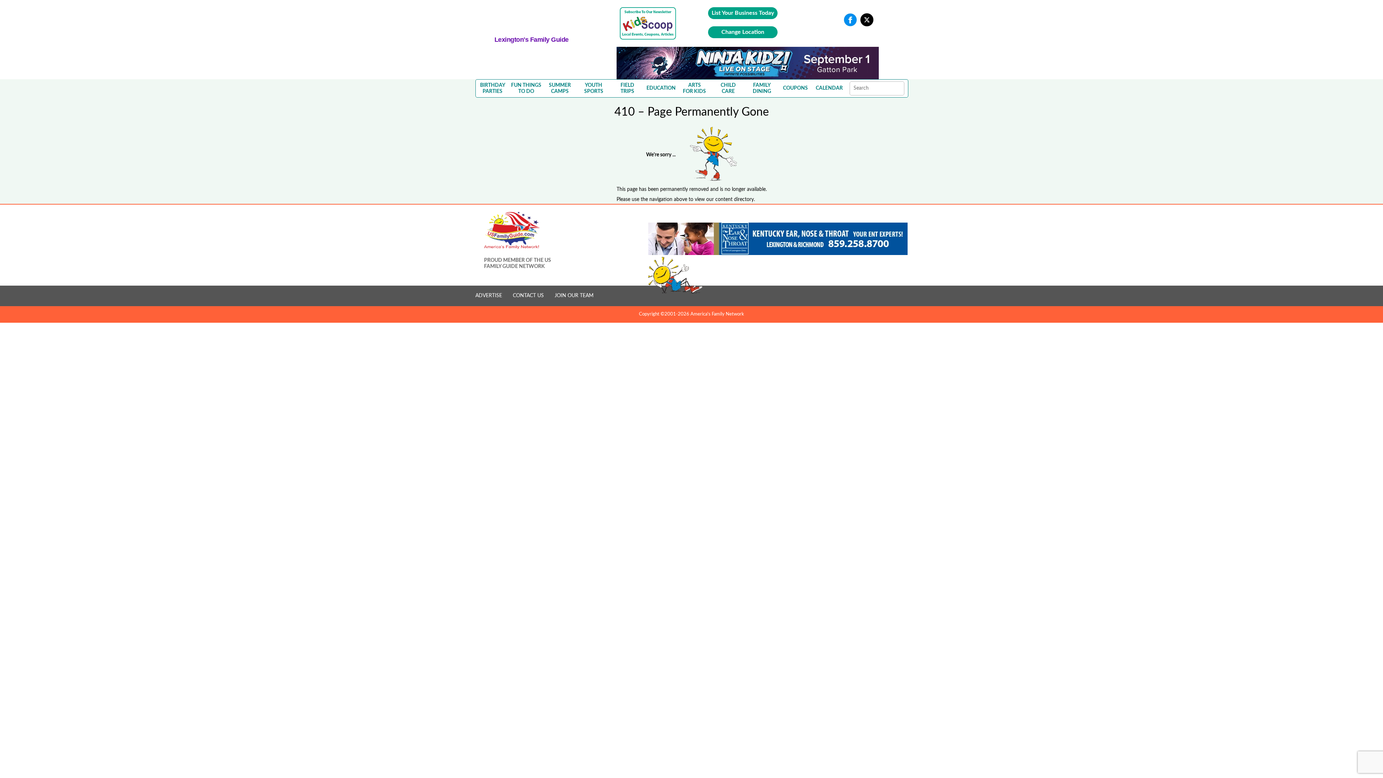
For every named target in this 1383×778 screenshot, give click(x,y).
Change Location (742, 32)
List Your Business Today (743, 13)
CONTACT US (528, 295)
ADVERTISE (488, 295)
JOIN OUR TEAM (574, 295)
